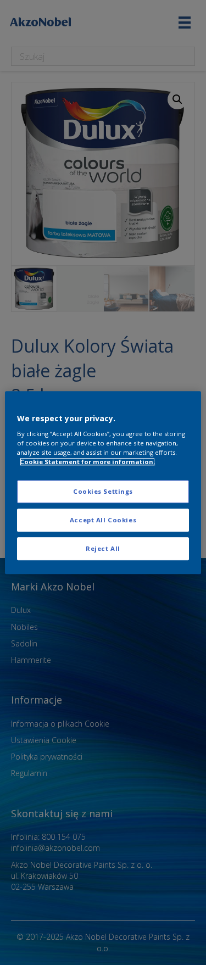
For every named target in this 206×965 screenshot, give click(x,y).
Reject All (103, 548)
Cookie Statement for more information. (87, 462)
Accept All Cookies (103, 520)
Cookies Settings (103, 492)
